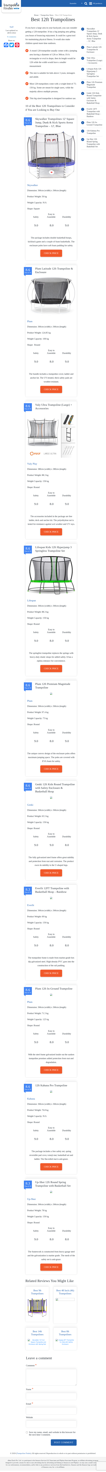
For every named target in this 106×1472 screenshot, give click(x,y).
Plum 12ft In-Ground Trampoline (94, 123)
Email (29, 1403)
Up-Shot (31, 1199)
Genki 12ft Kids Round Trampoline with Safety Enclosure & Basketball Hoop (94, 98)
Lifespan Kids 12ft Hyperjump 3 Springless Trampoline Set (94, 72)
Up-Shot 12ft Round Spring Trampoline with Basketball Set (93, 143)
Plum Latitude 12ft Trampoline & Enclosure (94, 49)
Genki (30, 804)
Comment (31, 1365)
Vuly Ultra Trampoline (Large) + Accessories (94, 60)
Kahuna (31, 1098)
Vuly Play (32, 463)
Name (29, 1389)
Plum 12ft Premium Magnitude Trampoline (94, 84)
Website (29, 1417)
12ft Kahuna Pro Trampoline (93, 132)
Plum (29, 321)
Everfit (30, 905)
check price (51, 253)
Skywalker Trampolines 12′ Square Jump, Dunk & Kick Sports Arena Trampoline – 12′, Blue (94, 35)
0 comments (11, 37)
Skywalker (32, 185)
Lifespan (31, 600)
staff (12, 27)
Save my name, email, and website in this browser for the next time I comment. (52, 1433)
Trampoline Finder (24, 1453)
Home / (37, 15)
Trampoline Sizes (46, 15)
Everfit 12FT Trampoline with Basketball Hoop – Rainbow (94, 112)
